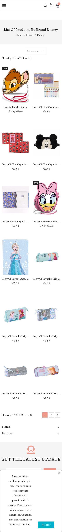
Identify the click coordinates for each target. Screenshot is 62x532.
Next (58, 415)
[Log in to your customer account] (51, 4)
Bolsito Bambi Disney (15, 107)
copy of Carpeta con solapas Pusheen (23, 278)
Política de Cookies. (20, 524)
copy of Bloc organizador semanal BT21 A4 (27, 164)
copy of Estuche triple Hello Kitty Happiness (28, 336)
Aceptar (46, 525)
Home (6, 427)
